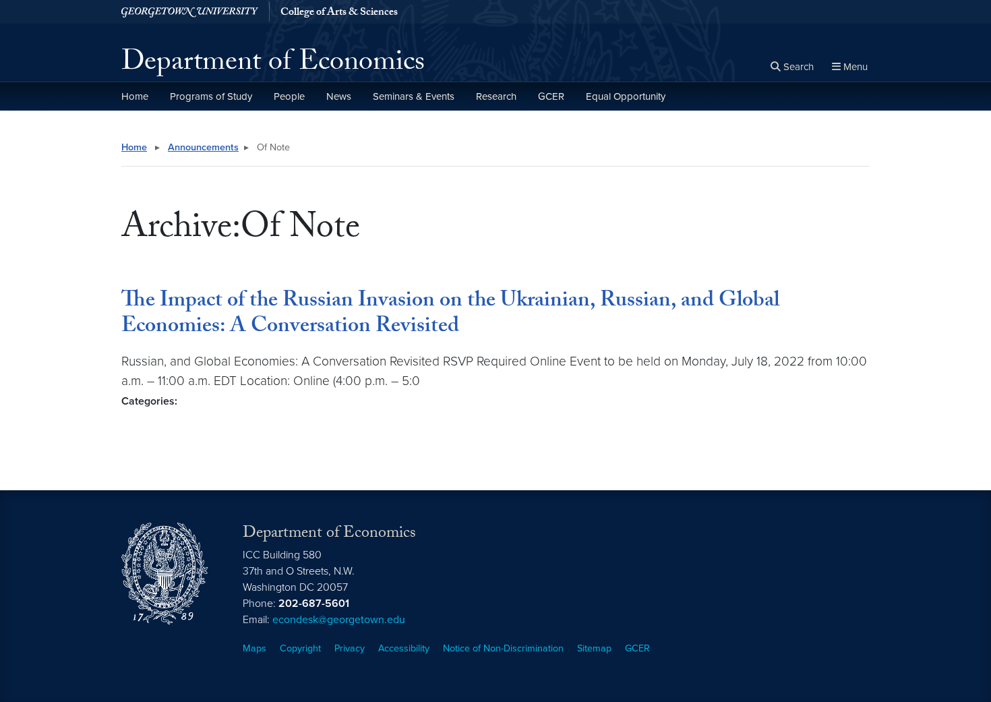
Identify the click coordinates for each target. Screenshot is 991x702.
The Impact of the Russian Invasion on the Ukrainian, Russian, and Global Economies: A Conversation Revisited (450, 315)
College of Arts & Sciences (339, 13)
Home (134, 96)
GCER (551, 96)
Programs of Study (211, 96)
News (338, 96)
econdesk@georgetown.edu (338, 619)
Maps (254, 648)
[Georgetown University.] (189, 12)
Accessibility (403, 648)
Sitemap (594, 648)
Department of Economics (273, 65)
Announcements (203, 147)
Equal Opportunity (625, 96)
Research (496, 96)
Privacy (349, 648)
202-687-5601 (313, 603)
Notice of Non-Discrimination (503, 648)
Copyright (300, 648)
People (289, 96)
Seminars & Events (413, 96)
